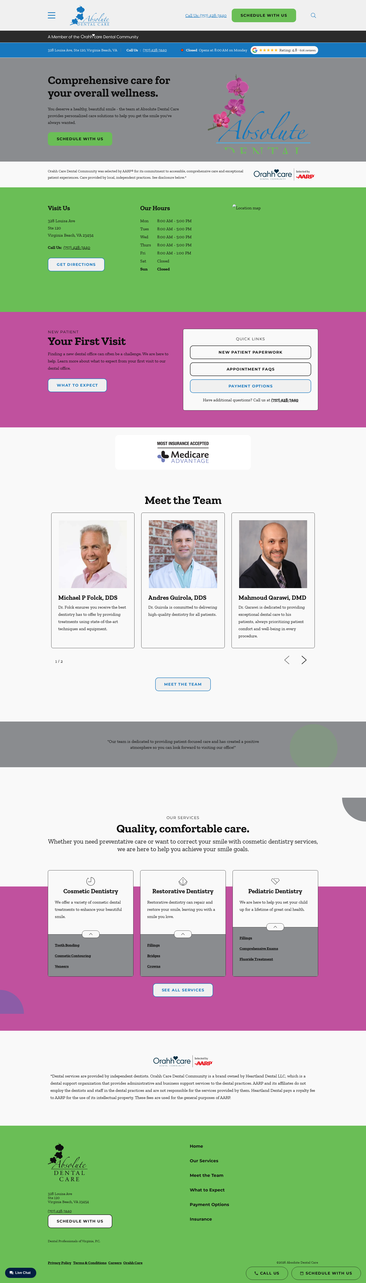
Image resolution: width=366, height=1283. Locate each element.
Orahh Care (133, 1262)
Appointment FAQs (251, 369)
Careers (115, 1262)
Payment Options (251, 386)
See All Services (183, 990)
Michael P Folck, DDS (88, 598)
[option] (93, 580)
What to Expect (77, 385)
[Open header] (52, 15)
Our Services (204, 1160)
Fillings (153, 945)
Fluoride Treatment (256, 959)
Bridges (153, 955)
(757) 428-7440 (155, 50)
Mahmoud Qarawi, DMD (272, 598)
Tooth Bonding (67, 945)
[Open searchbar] (313, 15)
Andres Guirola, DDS (177, 598)
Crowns (153, 966)
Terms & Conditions (90, 1262)
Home (196, 1146)
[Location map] (275, 249)
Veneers (62, 966)
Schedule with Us (264, 15)
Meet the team (183, 684)
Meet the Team (206, 1175)
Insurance (201, 1219)
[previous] (292, 660)
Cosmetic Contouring (73, 955)
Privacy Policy (59, 1262)
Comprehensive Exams (259, 948)
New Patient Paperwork (251, 352)
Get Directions (76, 264)
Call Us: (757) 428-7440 (206, 15)
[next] (309, 660)
